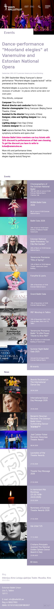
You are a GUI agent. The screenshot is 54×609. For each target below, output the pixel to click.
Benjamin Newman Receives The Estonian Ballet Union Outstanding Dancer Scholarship (40, 421)
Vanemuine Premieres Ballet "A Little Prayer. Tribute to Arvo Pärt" (40, 333)
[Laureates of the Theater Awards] (13, 458)
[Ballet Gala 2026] (13, 226)
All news (34, 562)
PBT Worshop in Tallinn (40, 312)
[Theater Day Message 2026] (13, 476)
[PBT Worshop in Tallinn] (13, 317)
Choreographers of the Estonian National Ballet (39, 186)
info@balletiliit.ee (16, 599)
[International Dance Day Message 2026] (13, 403)
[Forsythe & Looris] (13, 281)
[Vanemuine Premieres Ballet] (13, 336)
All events (34, 367)
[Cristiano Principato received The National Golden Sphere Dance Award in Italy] (13, 550)
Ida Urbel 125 (36, 526)
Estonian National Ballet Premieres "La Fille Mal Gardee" (39, 241)
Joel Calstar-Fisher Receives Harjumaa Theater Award (38, 437)
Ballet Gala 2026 (37, 221)
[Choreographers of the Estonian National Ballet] (13, 189)
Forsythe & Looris (38, 276)
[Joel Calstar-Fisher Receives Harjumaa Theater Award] (13, 440)
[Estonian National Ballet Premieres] (13, 244)
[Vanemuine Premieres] (13, 262)
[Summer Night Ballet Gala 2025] (13, 354)
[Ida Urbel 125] (13, 531)
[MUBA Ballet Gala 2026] (13, 207)
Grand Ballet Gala (38, 294)
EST (27, 7)
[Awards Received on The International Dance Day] (13, 385)
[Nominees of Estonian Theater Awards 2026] (13, 513)
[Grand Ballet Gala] (13, 299)
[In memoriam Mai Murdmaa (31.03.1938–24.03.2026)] (13, 495)
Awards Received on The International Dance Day (39, 382)
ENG (32, 7)
